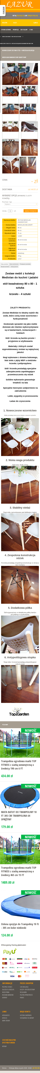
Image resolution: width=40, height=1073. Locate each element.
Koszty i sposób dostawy (27, 990)
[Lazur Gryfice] (20, 7)
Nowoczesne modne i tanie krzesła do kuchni (11, 36)
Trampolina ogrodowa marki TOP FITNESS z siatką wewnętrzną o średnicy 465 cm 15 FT (18, 871)
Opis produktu (4, 264)
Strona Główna (6, 30)
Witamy (4, 1046)
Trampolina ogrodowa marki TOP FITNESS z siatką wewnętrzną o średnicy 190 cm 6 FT (18, 764)
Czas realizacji (24, 987)
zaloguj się (20, 15)
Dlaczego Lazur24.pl (8, 990)
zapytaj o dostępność (31, 211)
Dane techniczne (14, 264)
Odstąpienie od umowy (27, 1018)
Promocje (16, 30)
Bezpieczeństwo (5, 266)
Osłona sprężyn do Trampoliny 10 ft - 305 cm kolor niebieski (20, 926)
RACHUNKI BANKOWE (8, 995)
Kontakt (4, 998)
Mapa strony (6, 1021)
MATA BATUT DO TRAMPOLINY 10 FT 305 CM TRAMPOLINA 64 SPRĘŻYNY (19, 815)
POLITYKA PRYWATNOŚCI (26, 995)
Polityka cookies (7, 987)
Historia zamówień (25, 1015)
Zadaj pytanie (14, 266)
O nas (31, 30)
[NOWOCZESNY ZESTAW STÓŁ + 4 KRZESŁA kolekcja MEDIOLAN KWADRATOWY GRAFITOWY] (20, 74)
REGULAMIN (23, 992)
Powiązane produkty (25, 264)
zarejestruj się (32, 15)
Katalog (4, 1018)
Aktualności (6, 1015)
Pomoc (22, 998)
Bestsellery (24, 30)
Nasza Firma (5, 992)
